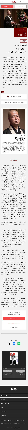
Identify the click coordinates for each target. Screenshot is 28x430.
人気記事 (3, 415)
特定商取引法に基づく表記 (6, 423)
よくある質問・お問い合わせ (13, 420)
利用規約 (15, 423)
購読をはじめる (7, 6)
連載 (2, 407)
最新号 (3, 399)
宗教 (3, 92)
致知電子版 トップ (6, 395)
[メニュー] (1, 1)
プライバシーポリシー (23, 423)
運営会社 (23, 420)
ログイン (21, 6)
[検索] (23, 1)
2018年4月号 (22, 29)
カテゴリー (4, 411)
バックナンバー (5, 403)
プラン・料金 (14, 327)
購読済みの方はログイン (14, 323)
